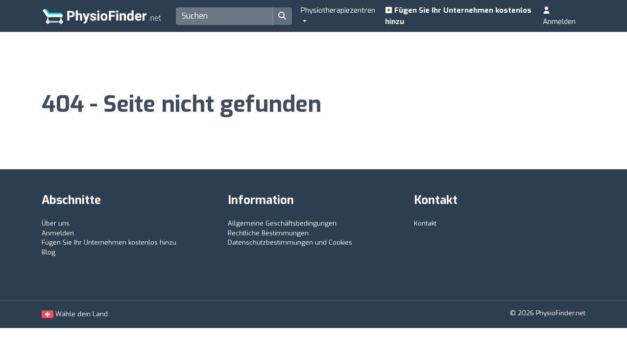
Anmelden (559, 21)
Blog (48, 252)
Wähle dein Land (80, 314)
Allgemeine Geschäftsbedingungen (282, 223)
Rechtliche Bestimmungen (268, 233)
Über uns (56, 223)
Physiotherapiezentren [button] (338, 10)
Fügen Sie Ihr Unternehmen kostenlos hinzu (458, 15)
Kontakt (425, 223)
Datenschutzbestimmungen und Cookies (290, 242)
